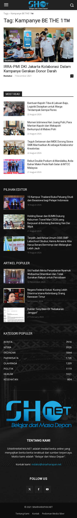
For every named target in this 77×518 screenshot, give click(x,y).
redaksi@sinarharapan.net (46, 464)
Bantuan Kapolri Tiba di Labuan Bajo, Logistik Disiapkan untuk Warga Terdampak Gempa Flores (47, 106)
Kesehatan (9, 60)
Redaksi (8, 75)
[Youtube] (47, 489)
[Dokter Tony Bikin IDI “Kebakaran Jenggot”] (14, 314)
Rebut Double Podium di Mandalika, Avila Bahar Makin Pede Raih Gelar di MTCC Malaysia (50, 164)
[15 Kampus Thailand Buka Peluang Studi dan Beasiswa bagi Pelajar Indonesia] (14, 202)
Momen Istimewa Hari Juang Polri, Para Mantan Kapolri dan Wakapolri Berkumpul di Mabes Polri (49, 126)
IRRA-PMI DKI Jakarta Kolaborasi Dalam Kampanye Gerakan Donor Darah (37, 68)
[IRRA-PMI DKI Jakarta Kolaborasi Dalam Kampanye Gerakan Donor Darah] (38, 44)
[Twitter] (29, 489)
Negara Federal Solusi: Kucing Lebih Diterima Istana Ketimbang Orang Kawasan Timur (47, 293)
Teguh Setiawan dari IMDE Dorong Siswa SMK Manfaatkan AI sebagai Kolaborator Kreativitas (50, 145)
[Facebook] (38, 489)
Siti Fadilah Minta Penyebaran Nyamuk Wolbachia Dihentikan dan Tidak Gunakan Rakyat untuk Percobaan (49, 274)
